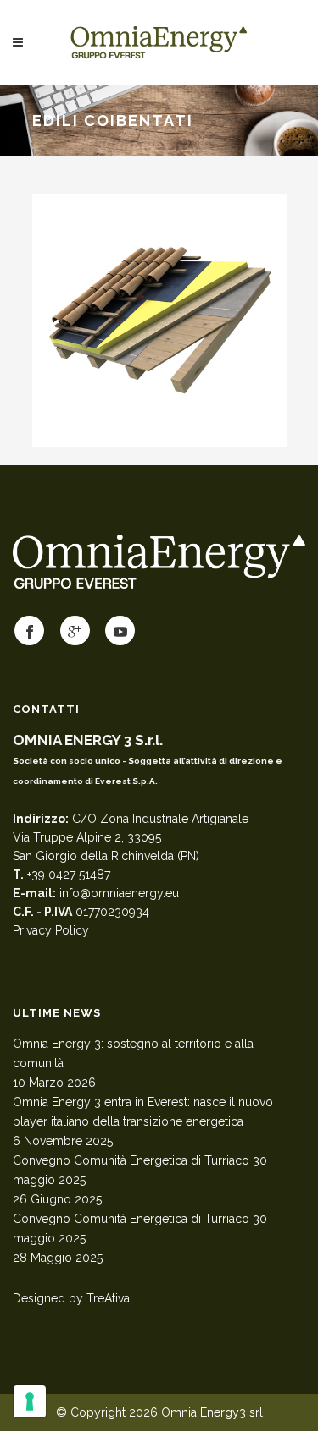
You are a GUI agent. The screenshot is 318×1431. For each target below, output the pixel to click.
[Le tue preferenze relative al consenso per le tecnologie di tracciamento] (30, 1401)
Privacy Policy (51, 930)
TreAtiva (108, 1298)
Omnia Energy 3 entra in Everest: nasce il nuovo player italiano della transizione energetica (143, 1111)
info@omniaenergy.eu (119, 893)
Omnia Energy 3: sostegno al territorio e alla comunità (133, 1053)
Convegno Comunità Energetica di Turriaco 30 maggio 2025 (140, 1170)
